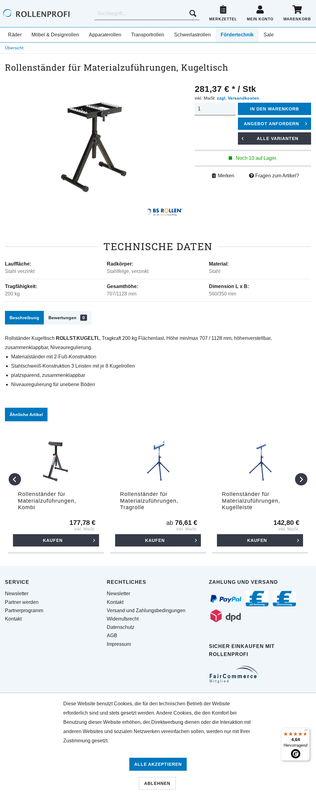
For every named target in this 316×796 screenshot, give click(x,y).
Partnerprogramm (24, 610)
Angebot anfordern (271, 123)
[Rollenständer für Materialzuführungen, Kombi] (56, 460)
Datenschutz (120, 627)
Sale (269, 34)
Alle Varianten (277, 138)
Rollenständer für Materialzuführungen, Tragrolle (149, 500)
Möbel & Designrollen (55, 34)
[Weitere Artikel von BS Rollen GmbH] (164, 214)
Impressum (119, 644)
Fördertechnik (237, 34)
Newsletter (16, 593)
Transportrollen (147, 34)
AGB (112, 635)
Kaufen (53, 540)
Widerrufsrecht (123, 618)
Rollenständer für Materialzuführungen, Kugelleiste (251, 500)
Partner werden (22, 602)
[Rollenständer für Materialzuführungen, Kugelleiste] (260, 460)
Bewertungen (66, 317)
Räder (15, 34)
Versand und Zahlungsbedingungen (146, 610)
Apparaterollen (105, 34)
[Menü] (306, 731)
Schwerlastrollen (192, 34)
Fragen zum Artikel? (276, 175)
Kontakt (13, 618)
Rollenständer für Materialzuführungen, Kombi (47, 500)
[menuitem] (146, 13)
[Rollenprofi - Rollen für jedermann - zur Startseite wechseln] (46, 13)
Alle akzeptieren (158, 764)
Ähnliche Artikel (26, 414)
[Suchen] (192, 13)
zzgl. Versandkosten (238, 98)
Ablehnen (157, 783)
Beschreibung (24, 317)
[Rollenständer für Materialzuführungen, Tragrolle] (158, 460)
